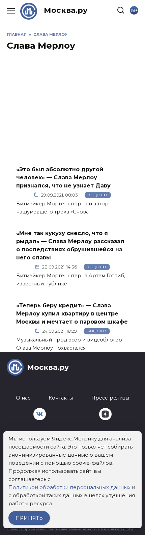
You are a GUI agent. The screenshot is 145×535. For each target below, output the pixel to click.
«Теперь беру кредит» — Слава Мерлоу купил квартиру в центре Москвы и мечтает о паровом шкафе (72, 313)
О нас (23, 398)
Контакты (61, 398)
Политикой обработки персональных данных (69, 487)
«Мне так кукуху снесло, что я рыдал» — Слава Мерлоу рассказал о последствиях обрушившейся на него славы (70, 245)
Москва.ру (66, 10)
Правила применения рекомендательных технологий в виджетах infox (70, 529)
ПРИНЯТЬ (29, 518)
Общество (98, 195)
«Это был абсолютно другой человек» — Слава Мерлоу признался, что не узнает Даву (63, 177)
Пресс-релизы (110, 398)
